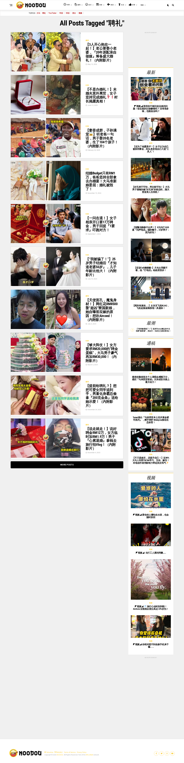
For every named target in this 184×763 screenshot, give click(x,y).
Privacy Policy (81, 752)
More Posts (67, 465)
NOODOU (60, 755)
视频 (80, 13)
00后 (68, 13)
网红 (44, 13)
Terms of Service (70, 752)
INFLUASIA (89, 755)
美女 (74, 13)
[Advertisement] (151, 49)
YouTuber (53, 13)
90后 (61, 13)
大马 (38, 13)
